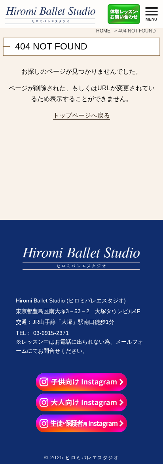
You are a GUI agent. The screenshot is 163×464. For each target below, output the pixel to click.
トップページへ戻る (81, 115)
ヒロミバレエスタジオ (92, 457)
